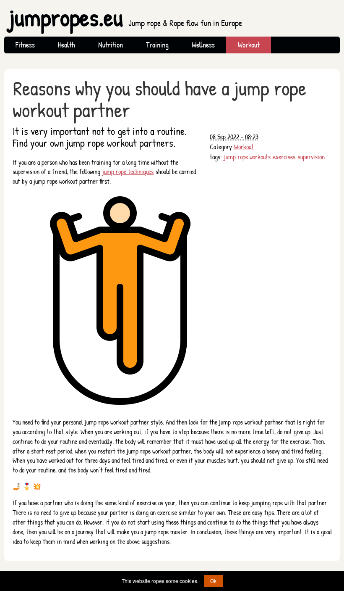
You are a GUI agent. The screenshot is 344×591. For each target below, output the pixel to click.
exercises (284, 156)
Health (66, 45)
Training (157, 45)
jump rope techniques (128, 171)
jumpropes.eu (125, 17)
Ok (213, 580)
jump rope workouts (247, 156)
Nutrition (110, 45)
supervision (311, 156)
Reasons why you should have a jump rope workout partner (159, 99)
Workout (249, 45)
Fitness (25, 45)
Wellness (203, 45)
